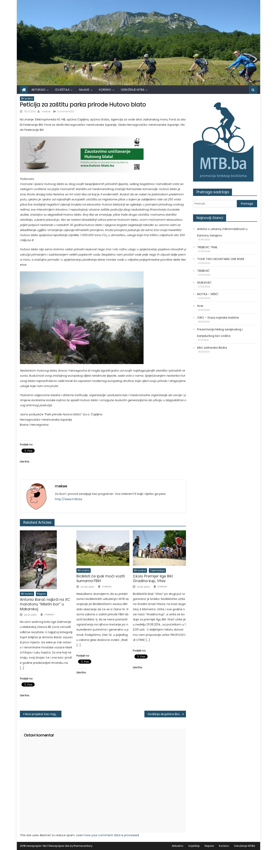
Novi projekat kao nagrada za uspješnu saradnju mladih (43, 714)
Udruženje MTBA (132, 90)
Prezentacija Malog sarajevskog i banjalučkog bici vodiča (220, 332)
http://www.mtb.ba (68, 499)
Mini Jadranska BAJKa (212, 348)
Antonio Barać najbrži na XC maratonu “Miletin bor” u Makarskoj (45, 604)
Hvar (200, 306)
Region (41, 593)
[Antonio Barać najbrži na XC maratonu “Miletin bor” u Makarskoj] (46, 559)
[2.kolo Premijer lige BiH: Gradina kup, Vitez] (159, 548)
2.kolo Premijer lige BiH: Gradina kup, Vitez (153, 578)
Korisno (105, 90)
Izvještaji (62, 90)
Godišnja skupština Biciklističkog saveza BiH (167, 714)
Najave (84, 90)
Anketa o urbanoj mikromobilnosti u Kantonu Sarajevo (222, 232)
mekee (45, 111)
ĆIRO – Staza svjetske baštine (218, 318)
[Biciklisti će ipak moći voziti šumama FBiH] (103, 548)
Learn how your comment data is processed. (108, 835)
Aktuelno (38, 90)
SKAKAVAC (204, 282)
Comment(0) (65, 111)
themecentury (83, 846)
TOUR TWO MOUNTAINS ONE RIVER (220, 259)
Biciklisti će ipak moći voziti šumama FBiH (100, 578)
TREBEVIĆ (203, 271)
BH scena (27, 98)
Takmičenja (157, 570)
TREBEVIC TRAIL (207, 247)
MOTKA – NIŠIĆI (207, 294)
